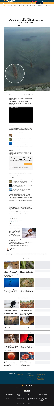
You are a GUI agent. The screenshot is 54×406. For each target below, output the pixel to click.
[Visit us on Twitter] (31, 1)
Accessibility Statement (10, 394)
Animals (6, 3)
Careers (7, 398)
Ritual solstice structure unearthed (23, 5)
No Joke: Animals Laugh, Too (14, 221)
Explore (34, 3)
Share (10, 94)
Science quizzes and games (41, 374)
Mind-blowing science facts (40, 379)
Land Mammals (28, 18)
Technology (30, 3)
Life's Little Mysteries (20, 374)
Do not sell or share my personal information (43, 399)
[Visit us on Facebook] (29, 1)
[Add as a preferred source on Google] (27, 391)
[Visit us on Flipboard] (35, 1)
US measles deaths (32, 5)
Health (15, 3)
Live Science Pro (48, 5)
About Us (29, 394)
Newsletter (31, 94)
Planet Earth (22, 3)
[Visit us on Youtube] (33, 1)
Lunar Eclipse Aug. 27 (41, 5)
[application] (21, 115)
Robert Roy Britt (23, 25)
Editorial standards (20, 398)
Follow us (27, 94)
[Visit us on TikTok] (36, 1)
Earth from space (19, 375)
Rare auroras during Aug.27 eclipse (11, 5)
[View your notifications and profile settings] (48, 1)
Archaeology (11, 3)
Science (18, 3)
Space (26, 3)
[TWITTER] (10, 249)
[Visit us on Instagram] (32, 1)
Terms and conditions (43, 394)
